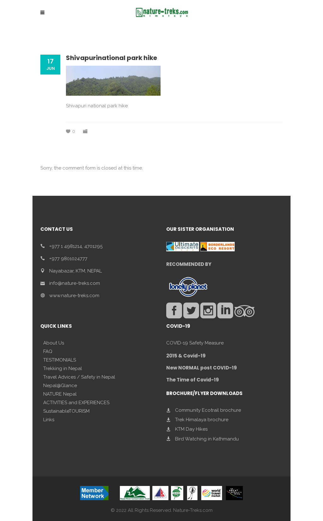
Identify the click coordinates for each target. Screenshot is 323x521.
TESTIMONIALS (59, 360)
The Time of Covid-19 (192, 379)
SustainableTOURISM (66, 411)
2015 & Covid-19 (186, 355)
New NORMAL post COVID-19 (201, 367)
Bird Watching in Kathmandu (207, 438)
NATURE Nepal (60, 394)
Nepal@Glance (60, 385)
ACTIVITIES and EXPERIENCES (76, 402)
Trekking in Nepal (62, 368)
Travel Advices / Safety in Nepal (79, 377)
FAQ (47, 351)
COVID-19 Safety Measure (195, 343)
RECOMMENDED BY (188, 264)
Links (48, 419)
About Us (53, 343)
